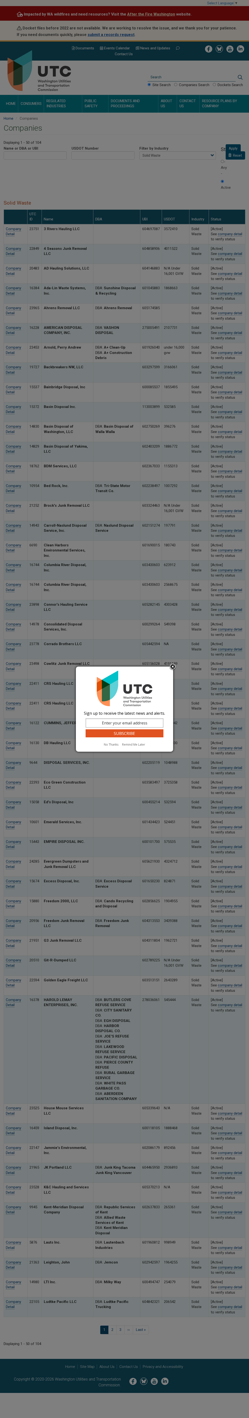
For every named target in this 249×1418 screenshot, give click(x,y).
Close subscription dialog (172, 667)
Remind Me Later (133, 744)
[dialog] (124, 709)
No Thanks (111, 744)
